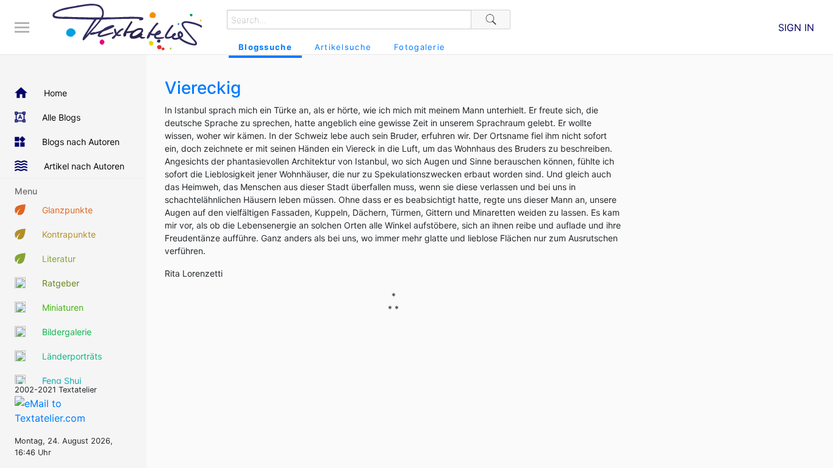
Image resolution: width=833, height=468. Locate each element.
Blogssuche (265, 47)
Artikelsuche (343, 47)
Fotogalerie (419, 47)
